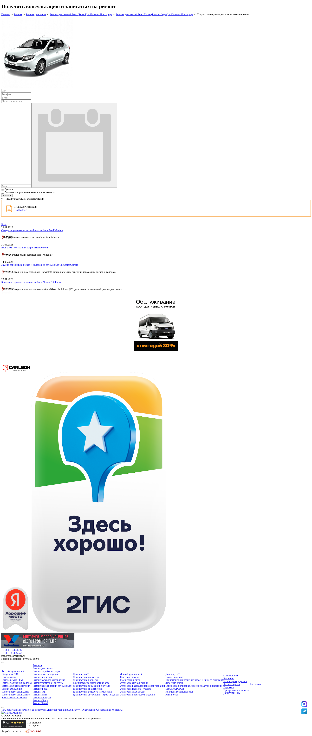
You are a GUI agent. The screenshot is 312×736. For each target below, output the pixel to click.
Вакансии (228, 678)
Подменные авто (174, 677)
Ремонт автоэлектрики (45, 674)
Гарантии (228, 687)
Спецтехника (103, 709)
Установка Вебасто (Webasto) (136, 688)
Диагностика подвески (85, 680)
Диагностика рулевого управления (92, 691)
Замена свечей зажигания (16, 685)
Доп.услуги (172, 674)
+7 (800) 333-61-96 (11, 650)
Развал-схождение (12, 688)
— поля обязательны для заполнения (22, 198)
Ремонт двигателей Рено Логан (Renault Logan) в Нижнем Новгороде (154, 14)
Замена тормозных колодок (17, 682)
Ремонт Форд (40, 688)
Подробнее (20, 210)
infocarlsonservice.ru (13, 655)
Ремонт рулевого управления (49, 680)
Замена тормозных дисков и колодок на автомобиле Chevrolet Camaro (39, 264)
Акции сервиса (231, 684)
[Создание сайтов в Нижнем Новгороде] (33, 732)
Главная (5, 14)
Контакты (255, 684)
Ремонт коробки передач (46, 671)
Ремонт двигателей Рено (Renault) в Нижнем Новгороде (81, 14)
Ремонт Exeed (40, 703)
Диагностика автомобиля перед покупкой (96, 694)
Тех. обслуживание (13, 671)
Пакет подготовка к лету (15, 691)
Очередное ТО (10, 674)
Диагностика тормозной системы (91, 685)
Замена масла (9, 677)
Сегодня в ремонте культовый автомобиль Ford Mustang (32, 230)
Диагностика (81, 674)
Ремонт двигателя (36, 14)
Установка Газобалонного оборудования (142, 685)
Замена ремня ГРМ (12, 680)
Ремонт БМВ (40, 694)
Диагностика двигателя (86, 677)
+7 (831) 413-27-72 (11, 653)
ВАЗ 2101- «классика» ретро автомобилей (24, 247)
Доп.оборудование (131, 674)
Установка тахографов (132, 691)
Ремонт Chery (40, 700)
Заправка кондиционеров (179, 691)
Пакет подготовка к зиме (16, 694)
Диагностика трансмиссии (88, 688)
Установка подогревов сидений (137, 694)
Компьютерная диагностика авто (91, 682)
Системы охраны (129, 677)
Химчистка (171, 694)
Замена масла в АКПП (14, 697)
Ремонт (18, 14)
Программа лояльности (236, 690)
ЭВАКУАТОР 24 (174, 688)
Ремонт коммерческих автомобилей (52, 685)
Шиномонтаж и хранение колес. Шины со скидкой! (194, 680)
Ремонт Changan (42, 697)
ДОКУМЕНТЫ (231, 693)
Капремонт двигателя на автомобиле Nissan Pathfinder (31, 282)
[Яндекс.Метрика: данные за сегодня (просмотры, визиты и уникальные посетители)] (11, 712)
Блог (3, 224)
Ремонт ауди (39, 691)
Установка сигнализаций (134, 682)
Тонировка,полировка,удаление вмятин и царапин (193, 685)
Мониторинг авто (130, 680)
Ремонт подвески (42, 677)
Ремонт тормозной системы (48, 682)
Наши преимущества (235, 681)
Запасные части (174, 682)
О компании (230, 675)
